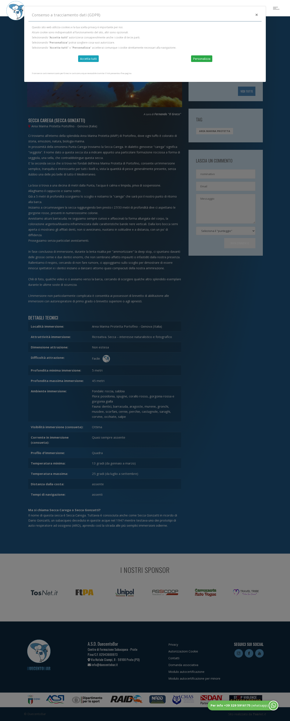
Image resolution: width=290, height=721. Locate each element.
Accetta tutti (88, 59)
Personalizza (201, 59)
